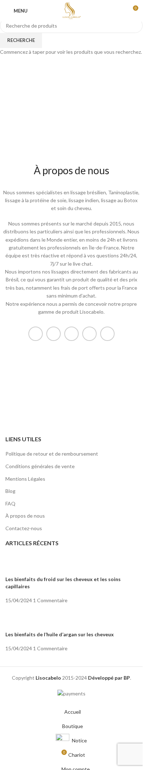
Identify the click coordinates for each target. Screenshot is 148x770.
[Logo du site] (71, 10)
